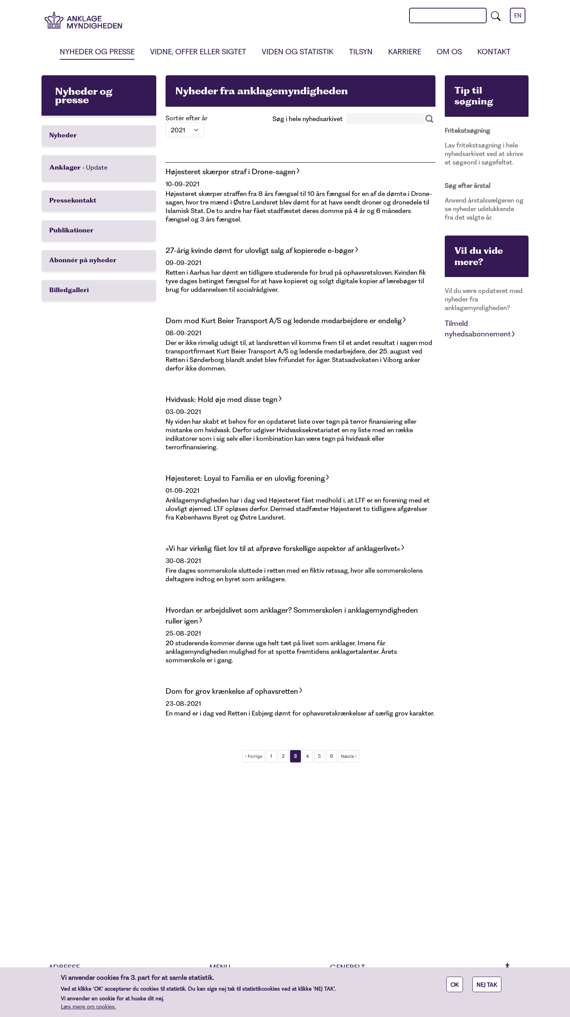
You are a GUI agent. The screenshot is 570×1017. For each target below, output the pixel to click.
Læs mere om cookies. (88, 1006)
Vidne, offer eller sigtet (198, 51)
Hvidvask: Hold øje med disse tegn (222, 399)
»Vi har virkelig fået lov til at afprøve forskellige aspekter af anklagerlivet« (283, 548)
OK (455, 984)
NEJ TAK (487, 984)
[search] (496, 15)
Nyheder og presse (97, 51)
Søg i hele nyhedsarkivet (308, 119)
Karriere (404, 51)
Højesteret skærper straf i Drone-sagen (230, 171)
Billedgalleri (69, 290)
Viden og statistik (297, 51)
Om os (449, 51)
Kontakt (494, 51)
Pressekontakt (72, 200)
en (518, 15)
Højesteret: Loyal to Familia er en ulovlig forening (245, 478)
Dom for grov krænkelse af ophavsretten (232, 691)
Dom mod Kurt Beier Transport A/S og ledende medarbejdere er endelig (284, 320)
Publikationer (71, 230)
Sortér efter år (186, 118)
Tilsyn (361, 51)
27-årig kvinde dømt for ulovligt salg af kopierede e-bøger (260, 250)
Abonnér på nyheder (82, 260)
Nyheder (63, 135)
